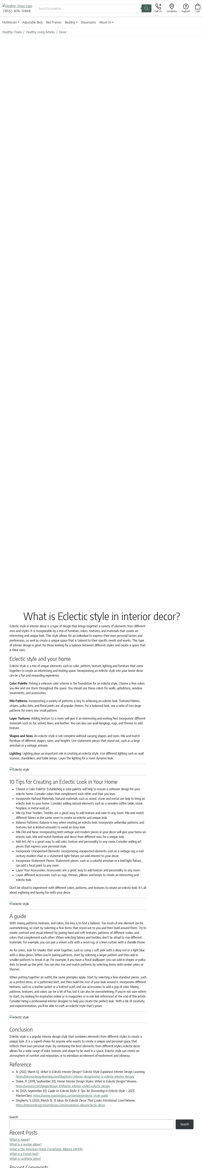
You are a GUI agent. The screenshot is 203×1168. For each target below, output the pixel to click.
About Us (105, 22)
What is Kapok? (20, 1140)
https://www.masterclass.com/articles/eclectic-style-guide (70, 1096)
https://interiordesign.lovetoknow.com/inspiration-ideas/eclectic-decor (60, 1105)
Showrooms (88, 22)
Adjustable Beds (32, 22)
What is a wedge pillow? (26, 1144)
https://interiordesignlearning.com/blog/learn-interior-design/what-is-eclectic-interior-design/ (75, 1076)
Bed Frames (54, 22)
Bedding (70, 22)
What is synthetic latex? (25, 1159)
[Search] (146, 8)
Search (14, 1117)
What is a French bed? (24, 1154)
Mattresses (9, 22)
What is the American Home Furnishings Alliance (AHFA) (46, 1149)
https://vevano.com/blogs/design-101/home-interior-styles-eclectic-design (63, 1086)
